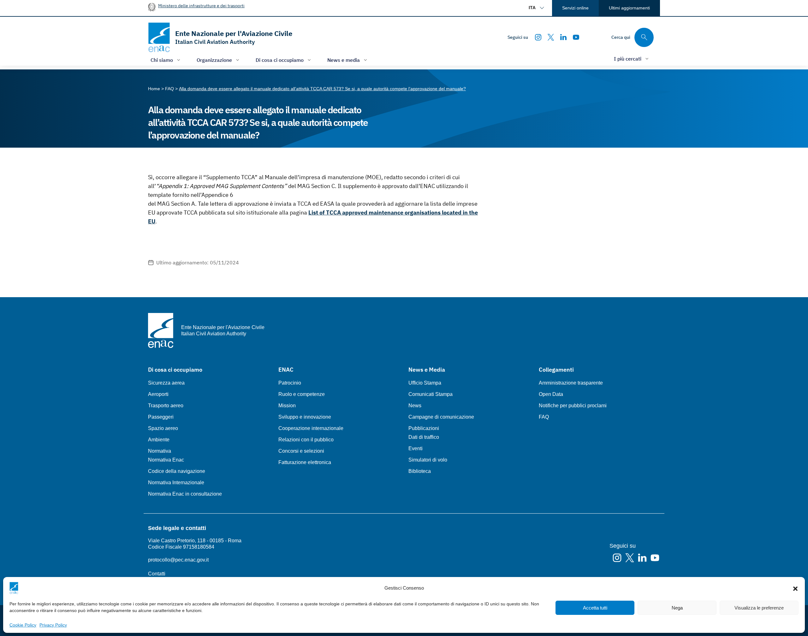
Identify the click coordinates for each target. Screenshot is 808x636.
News (414, 405)
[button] (795, 588)
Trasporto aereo (165, 405)
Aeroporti (158, 394)
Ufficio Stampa (424, 383)
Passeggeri (161, 417)
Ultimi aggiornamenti (629, 7)
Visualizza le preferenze (759, 607)
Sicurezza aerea (166, 383)
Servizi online (575, 7)
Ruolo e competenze (301, 394)
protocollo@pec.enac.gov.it (178, 559)
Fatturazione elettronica (304, 462)
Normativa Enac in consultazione (185, 494)
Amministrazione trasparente (571, 383)
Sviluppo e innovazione (304, 417)
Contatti (156, 573)
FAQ (544, 417)
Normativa (159, 451)
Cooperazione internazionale (310, 428)
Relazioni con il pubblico (306, 439)
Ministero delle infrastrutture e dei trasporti (201, 6)
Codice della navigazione (176, 471)
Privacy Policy (53, 624)
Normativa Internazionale (176, 482)
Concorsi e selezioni (301, 451)
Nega (677, 607)
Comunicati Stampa (430, 394)
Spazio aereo (163, 428)
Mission (287, 405)
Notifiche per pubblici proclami (573, 405)
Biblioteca (419, 471)
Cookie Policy (22, 624)
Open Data (551, 394)
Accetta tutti (595, 607)
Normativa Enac (166, 459)
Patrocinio (289, 383)
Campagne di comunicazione (441, 417)
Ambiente (158, 439)
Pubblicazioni (423, 428)
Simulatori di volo (427, 459)
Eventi (415, 448)
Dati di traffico (423, 437)
